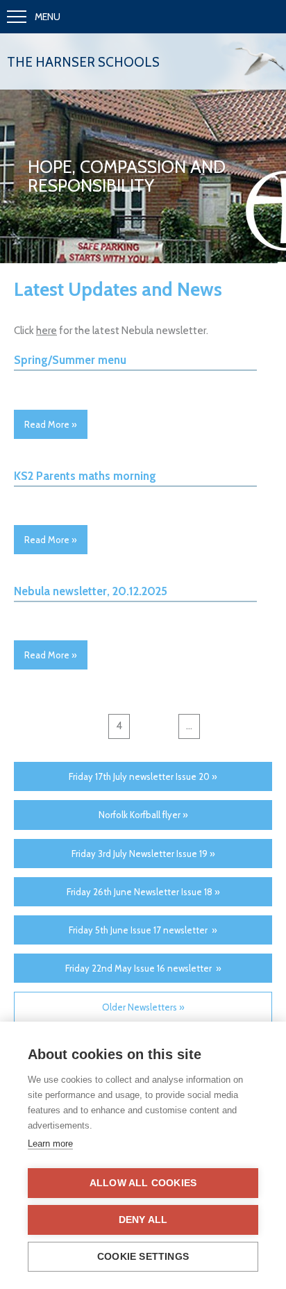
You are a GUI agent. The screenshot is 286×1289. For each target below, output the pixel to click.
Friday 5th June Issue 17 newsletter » (143, 929)
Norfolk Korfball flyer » (143, 814)
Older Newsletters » (143, 1007)
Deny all (143, 1220)
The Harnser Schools (83, 62)
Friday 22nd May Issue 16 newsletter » (143, 968)
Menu (47, 16)
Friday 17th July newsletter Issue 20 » (143, 776)
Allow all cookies (143, 1183)
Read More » (50, 424)
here (46, 330)
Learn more (50, 1143)
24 (215, 726)
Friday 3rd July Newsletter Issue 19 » (143, 853)
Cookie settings (143, 1256)
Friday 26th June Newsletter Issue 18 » (143, 891)
